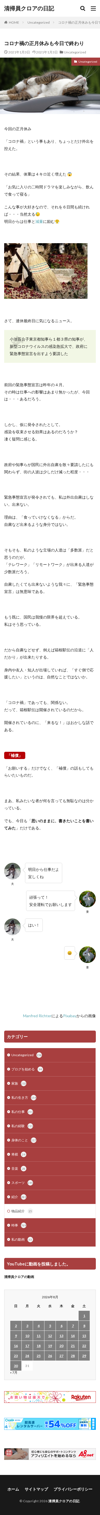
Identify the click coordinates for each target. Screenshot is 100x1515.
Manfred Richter (37, 1015)
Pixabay (69, 1015)
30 (16, 1366)
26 (50, 1356)
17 (27, 1346)
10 (27, 1336)
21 (73, 1346)
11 (39, 1336)
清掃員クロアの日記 (29, 8)
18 (39, 1346)
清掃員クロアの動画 (19, 1277)
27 (61, 1356)
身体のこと (23, 1140)
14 (73, 1336)
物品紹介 (21, 1211)
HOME (14, 22)
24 (27, 1356)
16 (16, 1346)
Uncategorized (39, 22)
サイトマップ (36, 1489)
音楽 (18, 1168)
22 (84, 1346)
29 (84, 1356)
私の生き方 (23, 1097)
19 (50, 1346)
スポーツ (22, 1183)
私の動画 (21, 1239)
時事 (18, 1225)
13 (61, 1336)
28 (73, 1356)
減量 (39, 221)
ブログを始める (26, 1069)
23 (16, 1356)
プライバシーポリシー (73, 1489)
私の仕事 (22, 1112)
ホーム (13, 1489)
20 (61, 1346)
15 (84, 1336)
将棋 (18, 1154)
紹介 (18, 1197)
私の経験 (22, 1126)
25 (39, 1356)
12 (50, 1336)
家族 (18, 1083)
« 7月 (14, 1372)
